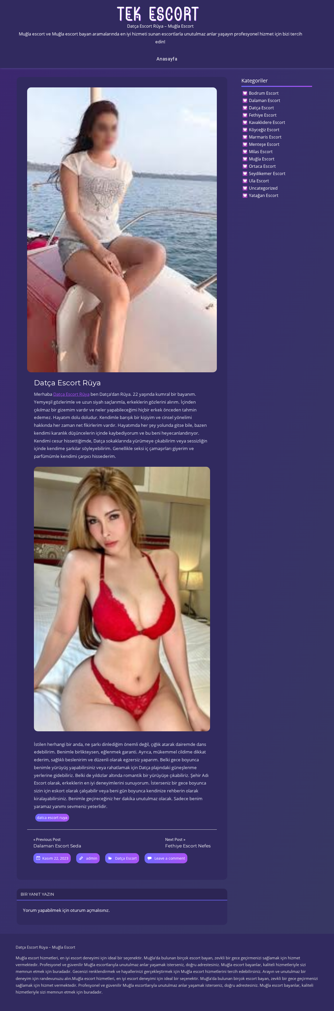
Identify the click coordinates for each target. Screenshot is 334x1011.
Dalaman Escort (264, 100)
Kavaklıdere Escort (267, 122)
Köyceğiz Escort (264, 130)
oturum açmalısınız (89, 910)
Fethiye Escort (263, 115)
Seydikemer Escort (267, 173)
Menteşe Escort (264, 144)
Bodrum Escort (264, 93)
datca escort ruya (52, 817)
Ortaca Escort (262, 166)
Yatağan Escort (263, 195)
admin (91, 858)
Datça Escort (126, 858)
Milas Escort (261, 151)
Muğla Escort (262, 159)
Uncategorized (263, 188)
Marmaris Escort (265, 137)
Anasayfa (167, 59)
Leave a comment (169, 858)
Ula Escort (259, 181)
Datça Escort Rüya (71, 394)
